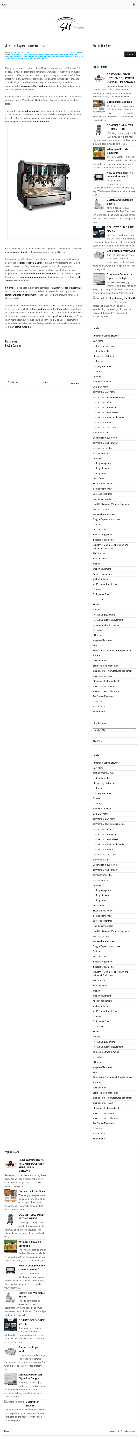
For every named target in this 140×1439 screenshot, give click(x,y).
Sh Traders (11, 288)
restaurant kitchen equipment (20, 295)
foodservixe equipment (104, 514)
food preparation (101, 509)
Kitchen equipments (102, 574)
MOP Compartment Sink (105, 584)
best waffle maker (101, 351)
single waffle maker (102, 640)
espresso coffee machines (34, 86)
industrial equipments (62, 56)
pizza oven (98, 599)
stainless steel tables (103, 686)
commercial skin (101, 432)
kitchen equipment (102, 569)
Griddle (96, 524)
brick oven (98, 361)
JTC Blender (99, 553)
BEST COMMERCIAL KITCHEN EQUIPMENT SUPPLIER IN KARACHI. (121, 78)
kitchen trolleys (100, 579)
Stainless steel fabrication (105, 665)
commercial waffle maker (105, 443)
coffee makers (32, 111)
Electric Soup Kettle (103, 483)
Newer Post (13, 382)
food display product (103, 499)
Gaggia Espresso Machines (106, 519)
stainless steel (100, 660)
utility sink (98, 701)
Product (96, 604)
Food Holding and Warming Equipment (112, 504)
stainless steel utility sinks (106, 691)
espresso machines (15, 252)
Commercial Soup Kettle (105, 437)
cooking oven (99, 473)
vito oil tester (99, 706)
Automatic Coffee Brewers (23, 54)
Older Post (75, 383)
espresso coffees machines (41, 273)
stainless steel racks (103, 676)
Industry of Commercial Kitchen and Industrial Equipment (44, 57)
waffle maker (99, 711)
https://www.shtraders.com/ (64, 316)
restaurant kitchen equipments (66, 288)
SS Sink (97, 655)
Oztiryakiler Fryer (101, 594)
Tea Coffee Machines (103, 696)
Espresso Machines (22, 56)
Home (4, 4)
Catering (97, 376)
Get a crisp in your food (121, 250)
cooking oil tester (101, 468)
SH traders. (98, 635)
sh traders (98, 630)
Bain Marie (98, 341)
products (97, 609)
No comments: (77, 52)
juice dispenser (100, 558)
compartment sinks (102, 448)
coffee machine (41, 121)
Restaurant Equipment (104, 614)
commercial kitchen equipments (50, 54)
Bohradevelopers (128, 1431)
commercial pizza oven (104, 427)
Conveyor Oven (100, 458)
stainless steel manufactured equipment (112, 671)
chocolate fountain (102, 381)
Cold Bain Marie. (101, 386)
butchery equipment (102, 366)
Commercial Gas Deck (120, 101)
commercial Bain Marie (104, 392)
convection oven (101, 453)
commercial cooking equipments (109, 397)
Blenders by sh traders (104, 356)
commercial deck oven (104, 402)
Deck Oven (98, 478)
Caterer (96, 371)
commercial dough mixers (105, 412)
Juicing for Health (125, 298)
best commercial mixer (104, 346)
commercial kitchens (103, 422)
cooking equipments (103, 463)
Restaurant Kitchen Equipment (108, 620)
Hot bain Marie (100, 529)
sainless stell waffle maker (106, 625)
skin (95, 645)
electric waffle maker (103, 488)
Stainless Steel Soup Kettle (106, 681)
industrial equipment (41, 56)
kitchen (96, 563)
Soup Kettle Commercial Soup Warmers (112, 650)
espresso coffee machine (30, 263)
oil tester (97, 589)
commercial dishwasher (104, 407)
